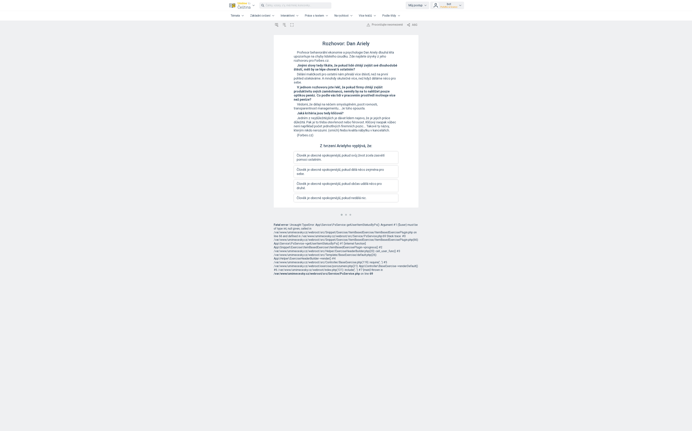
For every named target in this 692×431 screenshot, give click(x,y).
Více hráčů (365, 15)
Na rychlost (341, 15)
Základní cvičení (260, 15)
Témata (235, 15)
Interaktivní (287, 15)
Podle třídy (389, 15)
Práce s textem (314, 15)
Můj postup (415, 5)
